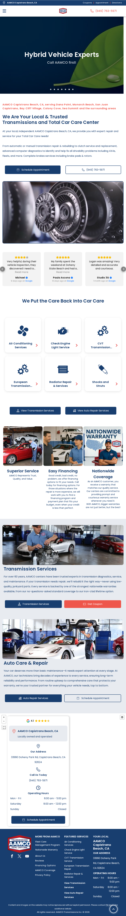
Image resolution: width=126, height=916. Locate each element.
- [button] (4, 721)
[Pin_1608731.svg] (14, 731)
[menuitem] (87, 3)
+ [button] (4, 717)
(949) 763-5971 (38, 780)
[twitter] (19, 856)
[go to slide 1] (50, 89)
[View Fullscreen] (4, 727)
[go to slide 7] (72, 89)
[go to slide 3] (58, 89)
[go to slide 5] (65, 89)
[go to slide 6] (69, 89)
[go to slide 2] (54, 89)
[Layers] (122, 717)
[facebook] (12, 856)
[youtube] (27, 856)
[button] (2, 269)
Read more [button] (21, 272)
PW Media (110, 905)
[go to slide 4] (61, 89)
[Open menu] (4, 11)
